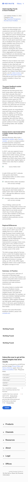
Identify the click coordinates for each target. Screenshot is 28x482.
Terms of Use (13, 396)
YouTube (20, 471)
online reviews (16, 73)
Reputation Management (13, 19)
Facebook (15, 471)
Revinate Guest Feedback (11, 21)
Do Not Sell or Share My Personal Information (13, 474)
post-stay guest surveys (14, 75)
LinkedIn (10, 471)
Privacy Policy (16, 366)
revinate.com (6, 313)
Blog (11, 17)
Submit (7, 407)
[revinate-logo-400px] (8, 3)
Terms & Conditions (8, 370)
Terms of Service (7, 368)
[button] (14, 424)
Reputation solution (8, 139)
